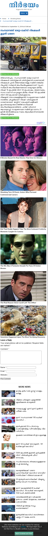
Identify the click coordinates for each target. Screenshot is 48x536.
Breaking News (16, 19)
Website (3, 375)
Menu (23, 13)
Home (4, 19)
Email (2, 371)
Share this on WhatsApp (11, 74)
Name (3, 368)
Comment (4, 349)
